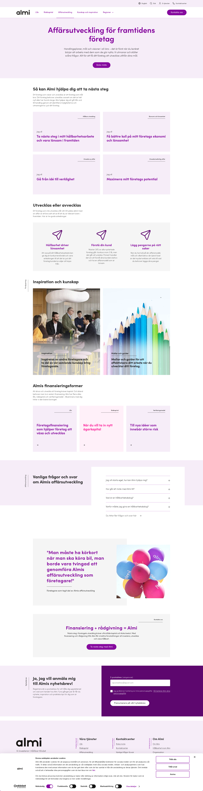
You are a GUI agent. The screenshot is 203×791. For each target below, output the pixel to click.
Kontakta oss (177, 12)
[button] (108, 12)
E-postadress (121, 677)
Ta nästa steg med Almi (101, 647)
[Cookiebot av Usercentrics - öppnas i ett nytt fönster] (20, 786)
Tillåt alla (172, 759)
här (93, 770)
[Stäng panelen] (194, 757)
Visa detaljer (131, 786)
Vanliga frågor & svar (125, 752)
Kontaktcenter (181, 3)
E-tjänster (166, 3)
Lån (81, 744)
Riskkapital (83, 748)
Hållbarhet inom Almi (161, 748)
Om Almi (156, 744)
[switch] (72, 786)
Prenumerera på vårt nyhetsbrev (130, 703)
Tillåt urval (172, 767)
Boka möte (101, 65)
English (144, 3)
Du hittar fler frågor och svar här (121, 515)
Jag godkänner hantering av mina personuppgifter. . (142, 692)
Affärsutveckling (86, 752)
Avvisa (172, 774)
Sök (154, 3)
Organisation (158, 752)
